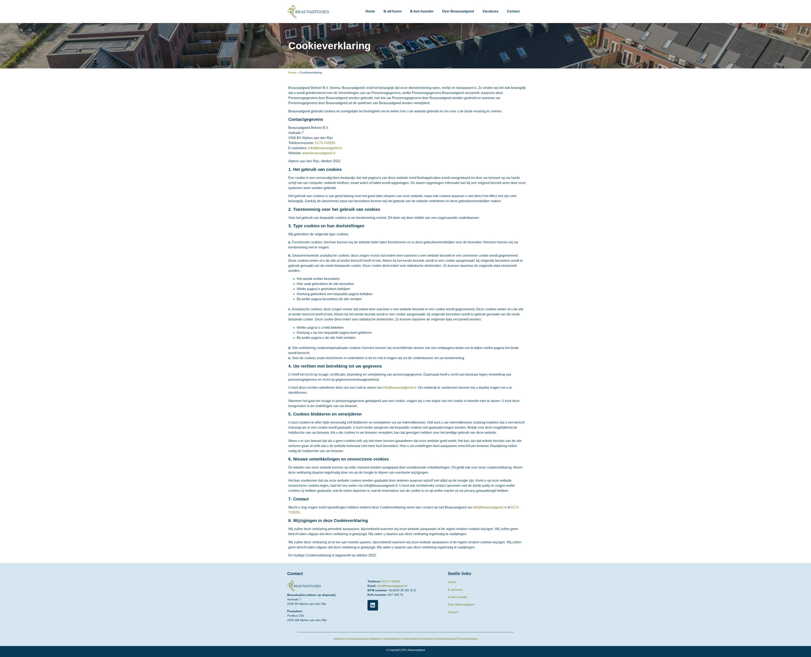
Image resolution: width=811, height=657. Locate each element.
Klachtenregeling (446, 638)
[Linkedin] (372, 605)
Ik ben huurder (422, 11)
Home (370, 11)
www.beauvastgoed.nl (318, 153)
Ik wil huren (393, 11)
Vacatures (490, 11)
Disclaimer (428, 638)
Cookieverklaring (410, 638)
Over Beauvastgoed (458, 11)
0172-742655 (325, 143)
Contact (513, 11)
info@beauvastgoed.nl (325, 148)
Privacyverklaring (468, 638)
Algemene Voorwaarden (385, 638)
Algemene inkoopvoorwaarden (351, 638)
